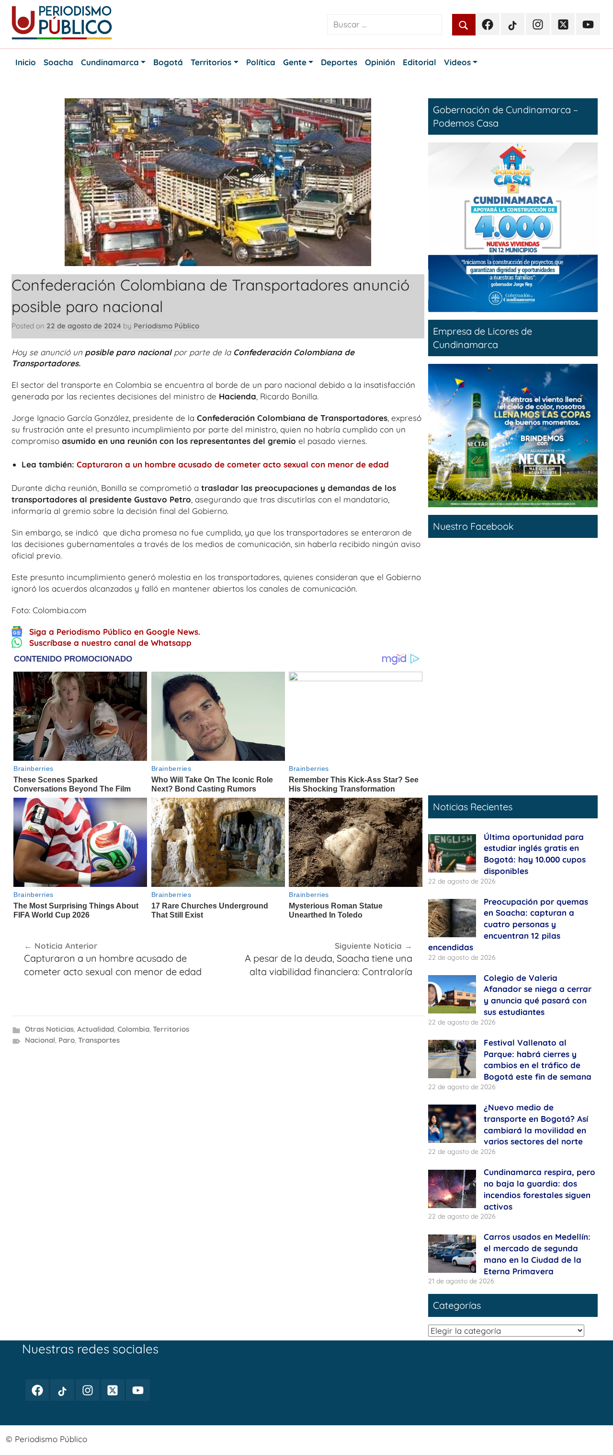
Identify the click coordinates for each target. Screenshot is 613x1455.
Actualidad (95, 1029)
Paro (66, 1040)
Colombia (133, 1029)
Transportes (99, 1040)
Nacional (40, 1040)
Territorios (171, 1029)
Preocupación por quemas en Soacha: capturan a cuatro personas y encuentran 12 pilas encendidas (508, 924)
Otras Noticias (49, 1029)
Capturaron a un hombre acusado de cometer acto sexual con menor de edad (233, 464)
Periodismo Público (166, 325)
